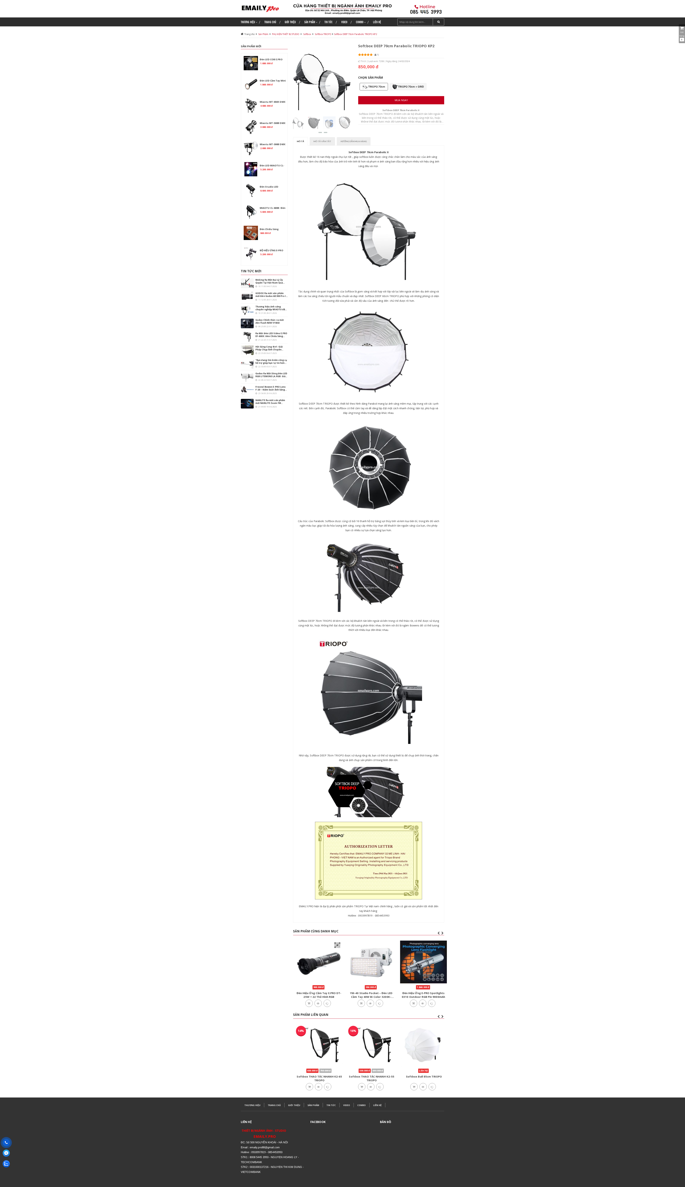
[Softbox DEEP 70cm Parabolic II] (298, 122)
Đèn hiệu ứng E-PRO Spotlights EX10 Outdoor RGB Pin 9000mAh (421, 995)
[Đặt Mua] (306, 1003)
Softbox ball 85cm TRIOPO (421, 1076)
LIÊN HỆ (377, 1105)
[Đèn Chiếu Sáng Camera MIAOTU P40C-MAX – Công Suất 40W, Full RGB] (251, 233)
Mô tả (300, 141)
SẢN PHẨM (313, 1105)
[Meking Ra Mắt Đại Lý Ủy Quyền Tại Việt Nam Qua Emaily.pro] (247, 283)
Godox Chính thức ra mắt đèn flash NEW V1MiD (269, 321)
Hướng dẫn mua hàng (354, 141)
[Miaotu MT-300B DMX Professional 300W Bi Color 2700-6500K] (251, 148)
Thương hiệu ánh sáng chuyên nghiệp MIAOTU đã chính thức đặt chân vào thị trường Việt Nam (271, 308)
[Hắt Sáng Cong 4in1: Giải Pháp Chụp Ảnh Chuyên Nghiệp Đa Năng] (247, 350)
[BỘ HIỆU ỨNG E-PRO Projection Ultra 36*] (251, 254)
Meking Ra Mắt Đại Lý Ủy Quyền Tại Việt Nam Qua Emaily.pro (269, 281)
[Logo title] (264, 8)
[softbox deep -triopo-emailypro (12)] (345, 122)
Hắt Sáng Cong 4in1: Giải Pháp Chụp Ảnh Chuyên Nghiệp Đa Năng (269, 348)
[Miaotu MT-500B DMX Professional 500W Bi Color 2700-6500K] (251, 127)
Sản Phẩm (263, 34)
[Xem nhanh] (315, 1003)
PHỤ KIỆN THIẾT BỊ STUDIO (285, 34)
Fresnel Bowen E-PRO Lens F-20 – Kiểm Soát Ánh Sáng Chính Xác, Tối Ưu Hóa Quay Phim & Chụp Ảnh (271, 388)
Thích (363, 61)
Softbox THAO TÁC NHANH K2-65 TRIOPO (316, 1078)
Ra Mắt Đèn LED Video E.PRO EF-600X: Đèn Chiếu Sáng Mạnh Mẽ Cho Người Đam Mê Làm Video (271, 335)
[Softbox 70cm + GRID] (314, 122)
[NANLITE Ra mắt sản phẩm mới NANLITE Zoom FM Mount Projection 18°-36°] (247, 404)
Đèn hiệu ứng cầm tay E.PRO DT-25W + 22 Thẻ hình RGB (316, 995)
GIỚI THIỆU (294, 1105)
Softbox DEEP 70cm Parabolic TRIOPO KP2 (355, 34)
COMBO (361, 1105)
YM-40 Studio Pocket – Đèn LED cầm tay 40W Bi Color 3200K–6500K (368, 996)
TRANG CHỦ (274, 1105)
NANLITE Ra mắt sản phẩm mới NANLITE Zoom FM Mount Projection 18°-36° (270, 402)
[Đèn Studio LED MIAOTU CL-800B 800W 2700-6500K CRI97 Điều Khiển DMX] (251, 190)
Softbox (307, 34)
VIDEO (346, 1105)
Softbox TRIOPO (323, 34)
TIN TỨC (331, 1105)
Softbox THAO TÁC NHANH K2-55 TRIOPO (368, 1078)
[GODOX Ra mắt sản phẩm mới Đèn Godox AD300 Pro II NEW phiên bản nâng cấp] (247, 297)
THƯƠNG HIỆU (252, 1105)
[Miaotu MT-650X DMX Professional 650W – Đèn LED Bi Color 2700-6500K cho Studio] (251, 105)
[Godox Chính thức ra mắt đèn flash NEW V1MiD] (247, 323)
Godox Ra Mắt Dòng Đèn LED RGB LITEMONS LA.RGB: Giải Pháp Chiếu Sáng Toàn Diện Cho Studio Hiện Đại (271, 375)
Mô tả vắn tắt (322, 141)
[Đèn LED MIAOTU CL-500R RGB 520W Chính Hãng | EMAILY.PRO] (251, 169)
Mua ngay (401, 100)
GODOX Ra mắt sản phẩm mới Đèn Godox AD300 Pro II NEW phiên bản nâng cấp (271, 295)
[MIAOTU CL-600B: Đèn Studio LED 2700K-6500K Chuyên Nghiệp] (251, 212)
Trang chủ (249, 34)
